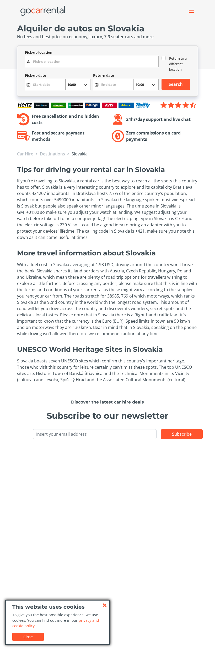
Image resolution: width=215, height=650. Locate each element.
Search (176, 84)
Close (28, 636)
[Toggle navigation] (191, 10)
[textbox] (92, 61)
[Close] (104, 605)
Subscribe (182, 434)
